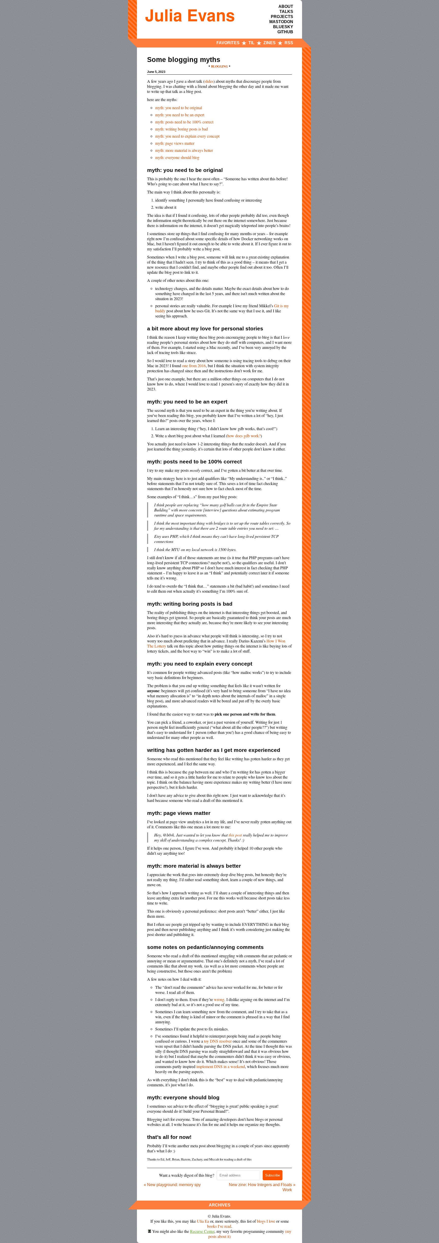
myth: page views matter (174, 143)
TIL (251, 43)
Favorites (228, 43)
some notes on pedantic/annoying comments (205, 947)
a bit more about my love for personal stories (205, 328)
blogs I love (266, 1221)
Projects (282, 16)
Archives (219, 1205)
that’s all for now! (169, 1137)
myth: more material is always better (184, 150)
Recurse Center (202, 1231)
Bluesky (283, 27)
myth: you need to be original (178, 107)
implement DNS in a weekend (220, 1066)
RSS (289, 43)
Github (285, 32)
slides (209, 81)
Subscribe (272, 1175)
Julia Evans (190, 14)
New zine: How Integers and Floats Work (260, 1187)
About (285, 6)
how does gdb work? (244, 435)
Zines (269, 43)
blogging (219, 66)
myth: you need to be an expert (179, 114)
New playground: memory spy (174, 1185)
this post (235, 834)
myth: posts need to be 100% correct (184, 121)
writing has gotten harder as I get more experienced (213, 750)
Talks (286, 11)
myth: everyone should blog (177, 157)
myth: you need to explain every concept (187, 136)
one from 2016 (194, 365)
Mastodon (281, 22)
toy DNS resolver (218, 1041)
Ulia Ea (203, 1221)
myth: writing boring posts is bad (181, 129)
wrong (219, 999)
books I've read (219, 1226)
